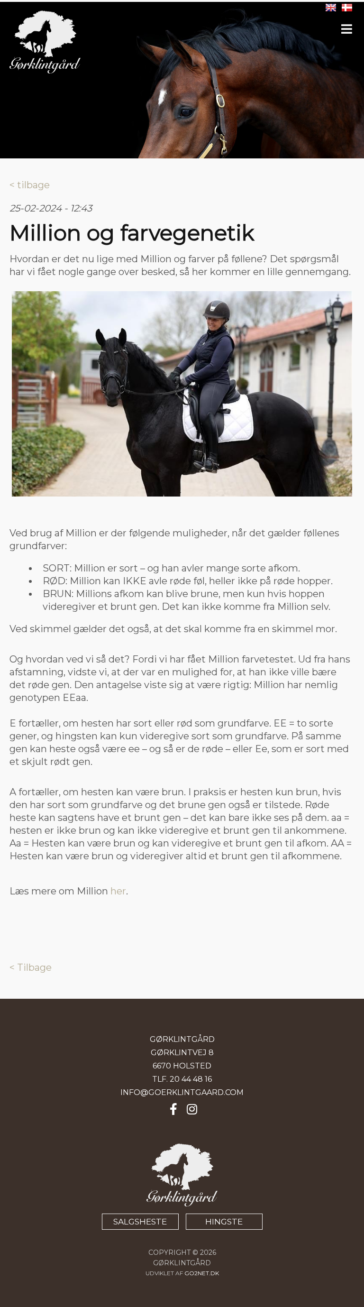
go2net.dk (201, 1273)
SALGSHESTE (140, 1221)
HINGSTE (224, 1221)
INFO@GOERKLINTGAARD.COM (182, 1092)
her (118, 891)
